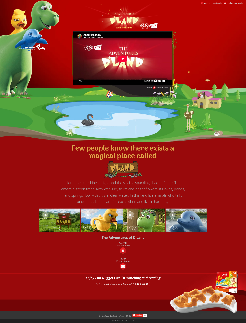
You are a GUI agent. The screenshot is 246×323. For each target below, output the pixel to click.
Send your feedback (109, 316)
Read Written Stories (235, 3)
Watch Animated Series (212, 3)
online (123, 284)
